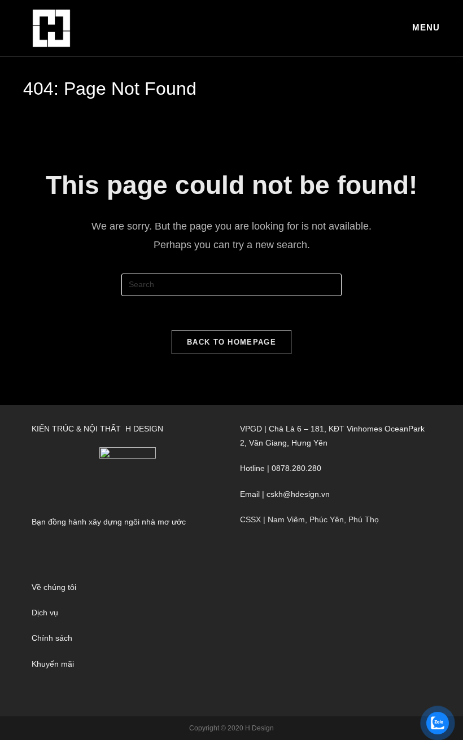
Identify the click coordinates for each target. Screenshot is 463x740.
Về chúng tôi (54, 587)
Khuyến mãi (53, 663)
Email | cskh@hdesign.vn (285, 494)
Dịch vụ (45, 612)
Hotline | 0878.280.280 (280, 468)
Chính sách (52, 637)
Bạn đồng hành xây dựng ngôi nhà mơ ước (109, 521)
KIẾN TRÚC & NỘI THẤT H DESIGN (97, 428)
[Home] (26, 106)
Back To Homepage (231, 342)
